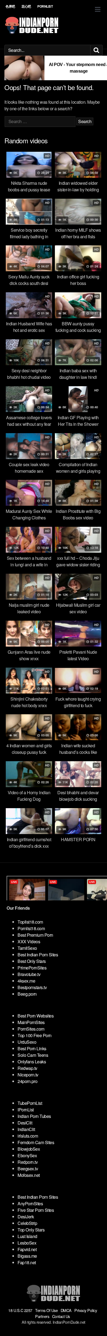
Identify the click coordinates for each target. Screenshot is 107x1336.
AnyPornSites (30, 1203)
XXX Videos (29, 941)
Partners (42, 1316)
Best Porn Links (32, 1048)
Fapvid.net (27, 1249)
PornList (45, 6)
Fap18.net (27, 1262)
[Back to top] (97, 1324)
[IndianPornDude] (31, 25)
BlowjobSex (29, 1149)
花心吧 (26, 6)
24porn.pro (27, 1081)
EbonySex (27, 1155)
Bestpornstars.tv (32, 987)
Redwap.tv (27, 1068)
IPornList (26, 1109)
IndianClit (26, 1129)
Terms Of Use (46, 1310)
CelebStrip (27, 1223)
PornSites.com (31, 1029)
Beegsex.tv (28, 1168)
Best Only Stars (32, 961)
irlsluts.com (28, 1136)
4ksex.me (26, 981)
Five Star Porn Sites (36, 1210)
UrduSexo (27, 1042)
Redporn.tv (28, 1162)
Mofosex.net (29, 1175)
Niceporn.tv (28, 1075)
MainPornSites (31, 1022)
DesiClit (25, 1123)
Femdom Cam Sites (36, 1142)
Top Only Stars (31, 1230)
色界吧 (10, 6)
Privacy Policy (85, 1310)
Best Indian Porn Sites (38, 954)
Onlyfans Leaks (32, 1061)
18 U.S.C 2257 (20, 1310)
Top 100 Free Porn (35, 1035)
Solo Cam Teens (33, 1055)
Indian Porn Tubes (34, 1116)
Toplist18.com (30, 922)
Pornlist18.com (31, 928)
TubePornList (30, 1103)
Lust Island (27, 1236)
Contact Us (61, 1316)
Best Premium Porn (35, 935)
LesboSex (27, 1243)
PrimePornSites (32, 968)
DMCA (66, 1310)
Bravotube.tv (29, 974)
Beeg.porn (27, 994)
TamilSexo (27, 948)
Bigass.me (27, 1256)
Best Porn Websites (36, 1016)
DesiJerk (26, 1216)
